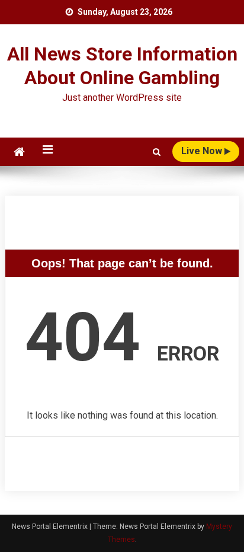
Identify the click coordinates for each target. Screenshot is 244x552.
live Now (202, 151)
